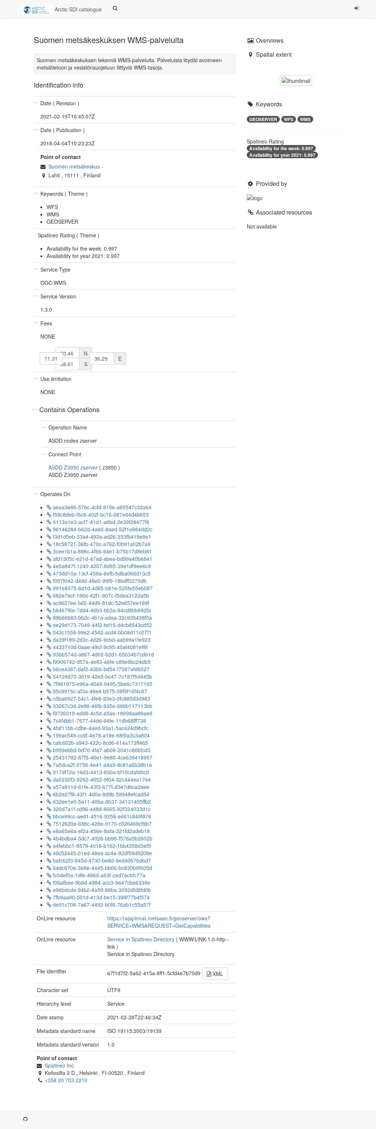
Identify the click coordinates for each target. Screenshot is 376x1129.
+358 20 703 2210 (66, 1080)
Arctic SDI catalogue (77, 9)
